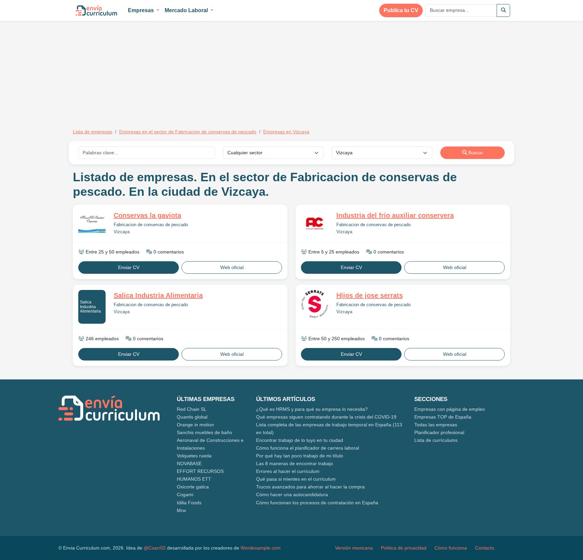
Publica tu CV (401, 10)
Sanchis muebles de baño (204, 432)
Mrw (181, 510)
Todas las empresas (435, 424)
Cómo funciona (451, 548)
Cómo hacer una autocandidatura (292, 494)
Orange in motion (195, 424)
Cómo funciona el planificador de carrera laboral (307, 448)
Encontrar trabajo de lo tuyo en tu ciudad (299, 440)
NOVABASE (189, 463)
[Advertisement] (129, 70)
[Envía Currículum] (96, 10)
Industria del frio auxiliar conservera (395, 215)
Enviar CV (128, 267)
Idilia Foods (189, 502)
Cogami (185, 494)
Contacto (484, 548)
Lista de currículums (435, 440)
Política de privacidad (403, 548)
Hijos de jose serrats (369, 295)
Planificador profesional (439, 432)
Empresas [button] (141, 10)
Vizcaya (122, 232)
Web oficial (232, 267)
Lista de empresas (92, 131)
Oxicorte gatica (193, 486)
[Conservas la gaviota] (92, 222)
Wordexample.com (261, 548)
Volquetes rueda (194, 455)
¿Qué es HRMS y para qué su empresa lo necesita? (312, 409)
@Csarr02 (155, 548)
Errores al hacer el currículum (288, 471)
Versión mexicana (354, 548)
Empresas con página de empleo (449, 409)
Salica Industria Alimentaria (90, 307)
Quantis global (192, 417)
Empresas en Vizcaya (286, 131)
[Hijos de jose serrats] (314, 304)
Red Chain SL (191, 409)
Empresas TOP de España (442, 417)
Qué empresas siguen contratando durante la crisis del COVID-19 (326, 417)
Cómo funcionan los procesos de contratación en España (317, 502)
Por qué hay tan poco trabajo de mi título (299, 455)
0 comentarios (168, 252)
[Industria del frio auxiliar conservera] (314, 223)
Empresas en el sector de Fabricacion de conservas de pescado (187, 131)
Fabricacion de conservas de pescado (151, 224)
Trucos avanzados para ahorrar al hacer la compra (310, 486)
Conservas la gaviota (147, 215)
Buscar (475, 152)
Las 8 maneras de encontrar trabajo (294, 463)
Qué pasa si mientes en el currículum (296, 479)
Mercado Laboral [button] (187, 10)
